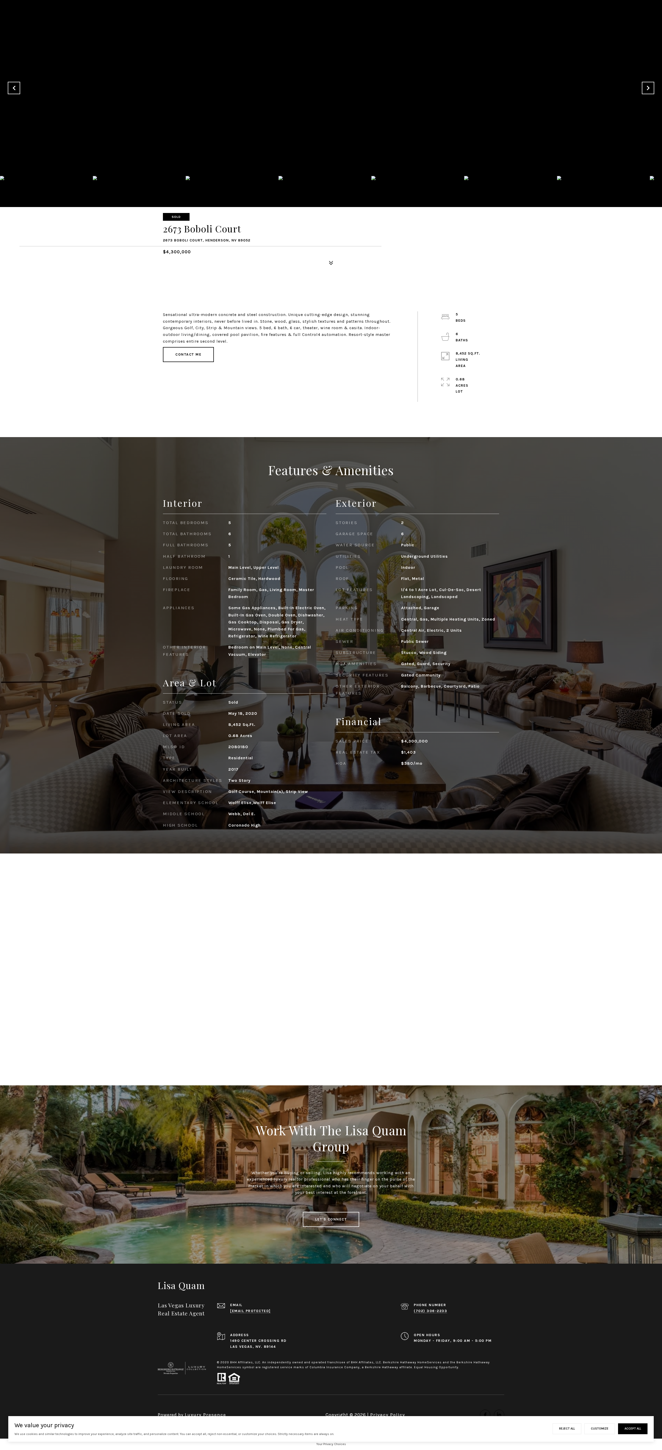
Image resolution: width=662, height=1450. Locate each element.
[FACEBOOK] (485, 1415)
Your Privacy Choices (331, 1444)
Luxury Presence (205, 1415)
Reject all (567, 1428)
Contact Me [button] (188, 354)
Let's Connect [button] (331, 1219)
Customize (599, 1428)
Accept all (633, 1428)
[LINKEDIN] (499, 1415)
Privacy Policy (387, 1415)
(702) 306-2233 (430, 1311)
